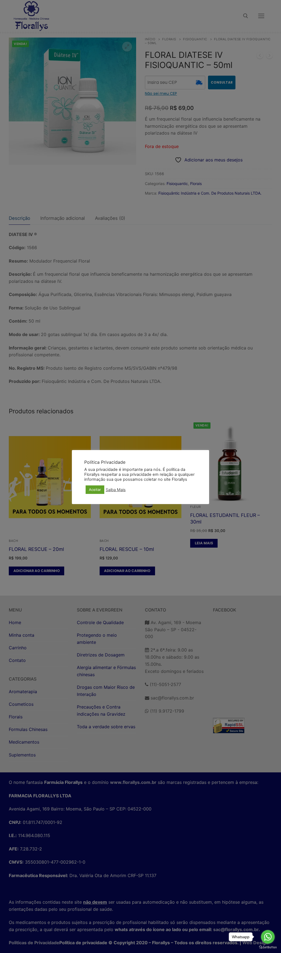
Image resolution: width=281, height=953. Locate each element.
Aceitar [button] (95, 489)
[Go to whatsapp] (268, 937)
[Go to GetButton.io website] (268, 947)
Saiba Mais (116, 489)
